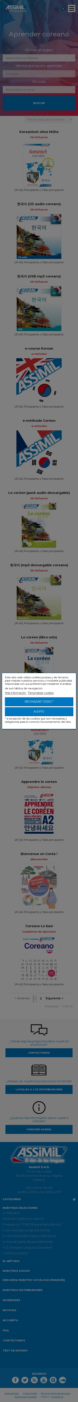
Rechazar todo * (39, 701)
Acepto (39, 711)
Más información (16, 693)
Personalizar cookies (41, 693)
